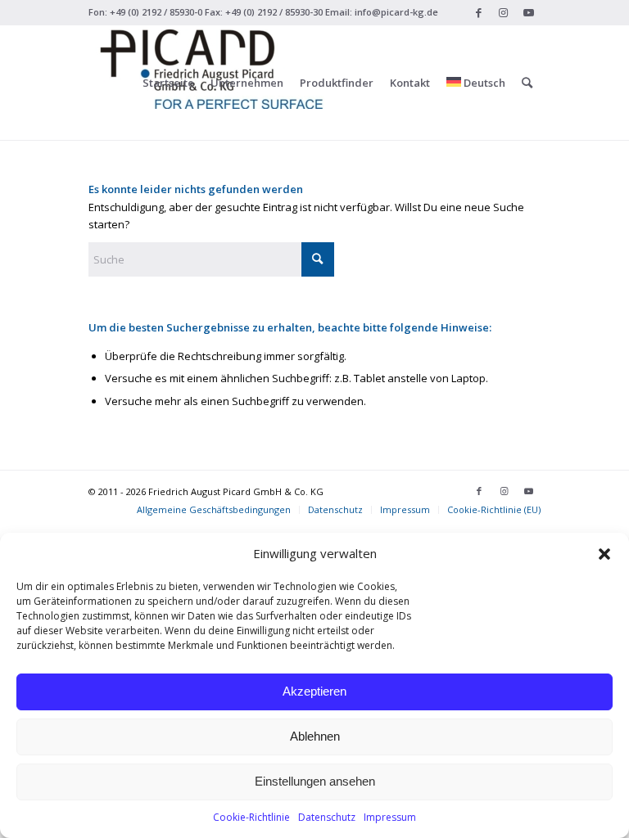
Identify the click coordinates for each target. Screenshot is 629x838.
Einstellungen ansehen (315, 781)
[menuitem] (168, 82)
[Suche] (527, 82)
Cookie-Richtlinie (251, 817)
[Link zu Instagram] (503, 12)
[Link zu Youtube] (528, 12)
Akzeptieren (314, 691)
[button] (604, 554)
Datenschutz (326, 817)
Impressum (390, 817)
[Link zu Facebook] (479, 12)
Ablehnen (315, 736)
